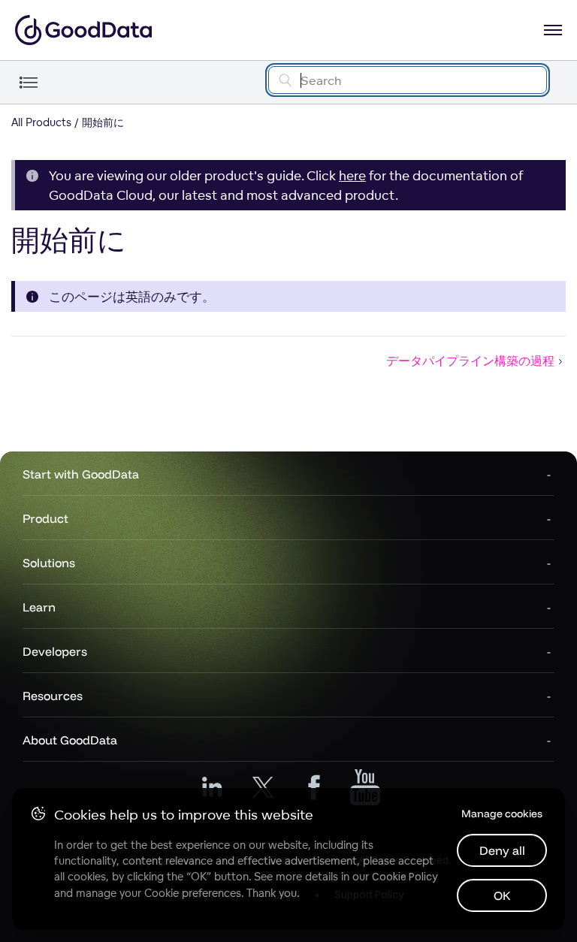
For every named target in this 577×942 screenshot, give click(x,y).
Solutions (49, 562)
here (352, 175)
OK (502, 895)
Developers (55, 651)
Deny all (502, 850)
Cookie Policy (404, 876)
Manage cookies (501, 813)
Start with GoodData (81, 474)
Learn (39, 606)
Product (45, 518)
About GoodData (70, 739)
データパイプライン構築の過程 (470, 360)
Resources (53, 695)
